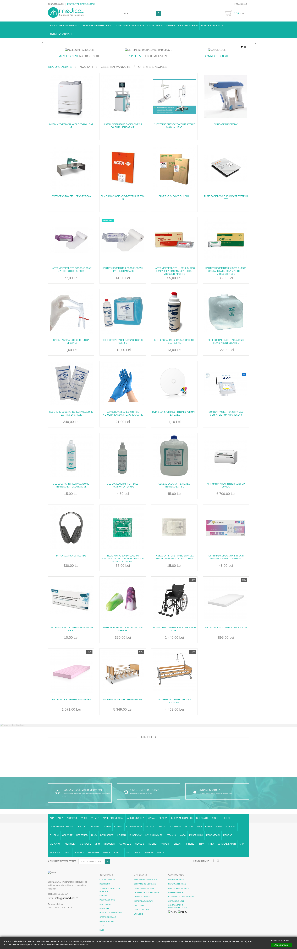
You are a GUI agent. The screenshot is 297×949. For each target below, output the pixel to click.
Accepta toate (281, 945)
